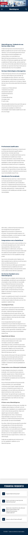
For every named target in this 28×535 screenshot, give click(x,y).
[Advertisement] (14, 27)
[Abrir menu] (2, 9)
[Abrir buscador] (26, 9)
